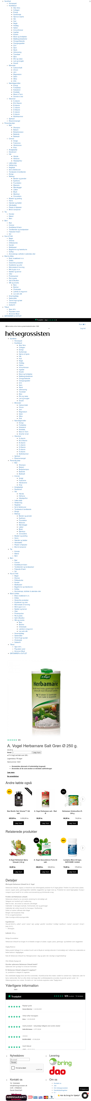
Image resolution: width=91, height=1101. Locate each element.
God (46, 320)
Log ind (82, 328)
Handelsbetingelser (60, 1090)
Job (55, 1085)
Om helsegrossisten (61, 1088)
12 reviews (79, 996)
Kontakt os (57, 1083)
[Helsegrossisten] (27, 334)
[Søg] (75, 324)
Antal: (9, 752)
